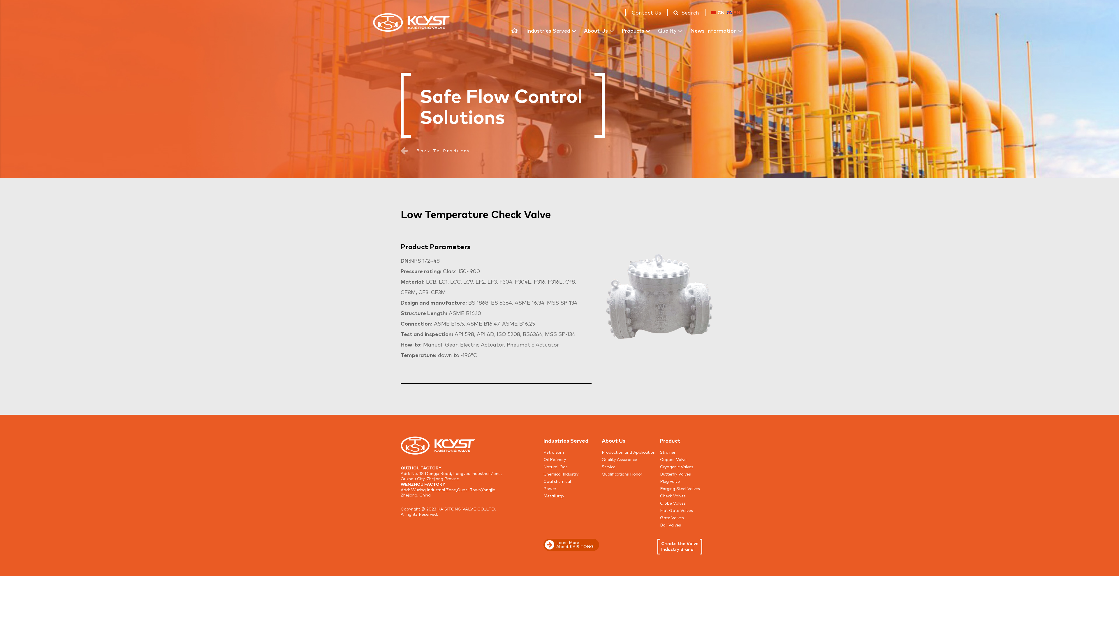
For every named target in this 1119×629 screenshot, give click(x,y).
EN (736, 12)
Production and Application (628, 452)
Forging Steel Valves (680, 488)
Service (608, 466)
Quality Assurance (619, 459)
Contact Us (646, 12)
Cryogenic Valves (676, 466)
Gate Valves (672, 517)
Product (670, 440)
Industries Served (548, 30)
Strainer (667, 452)
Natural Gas (555, 466)
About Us (596, 30)
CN (720, 12)
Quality (667, 30)
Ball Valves (670, 524)
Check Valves (673, 495)
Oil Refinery (554, 459)
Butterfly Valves (675, 473)
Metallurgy (553, 495)
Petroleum (553, 452)
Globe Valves (673, 503)
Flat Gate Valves (676, 510)
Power (549, 488)
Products (633, 30)
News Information (713, 30)
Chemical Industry (560, 473)
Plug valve (670, 481)
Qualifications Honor (622, 473)
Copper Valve (673, 459)
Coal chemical (557, 481)
